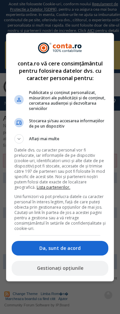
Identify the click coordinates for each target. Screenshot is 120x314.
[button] (60, 139)
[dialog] (60, 157)
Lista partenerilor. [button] (53, 187)
